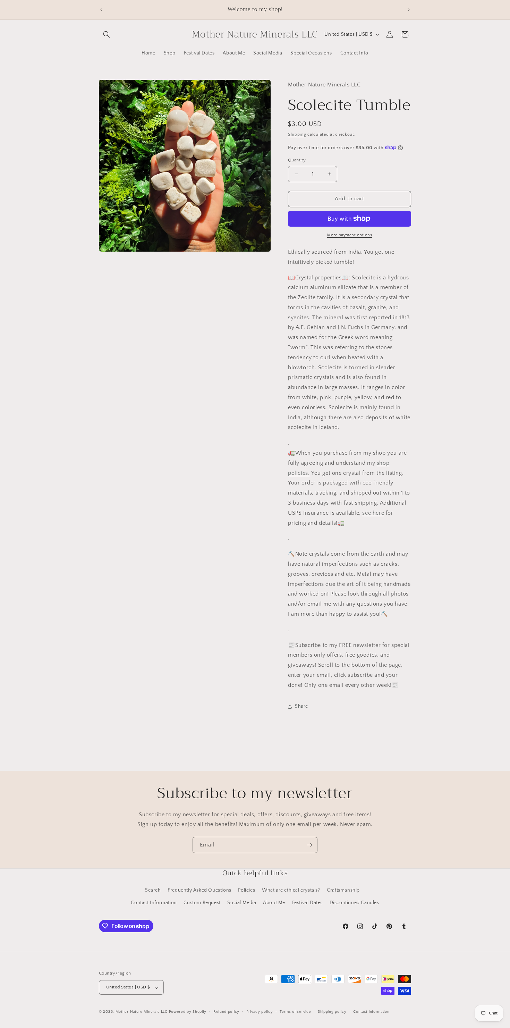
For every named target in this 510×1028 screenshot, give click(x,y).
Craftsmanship (343, 890)
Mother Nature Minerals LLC (142, 1012)
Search (153, 890)
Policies (246, 890)
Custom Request (202, 902)
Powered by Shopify (188, 1012)
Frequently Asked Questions (199, 890)
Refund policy (226, 1012)
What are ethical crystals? (291, 890)
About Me (274, 902)
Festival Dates (307, 902)
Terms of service (295, 1012)
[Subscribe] (309, 845)
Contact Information (154, 902)
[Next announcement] (408, 9)
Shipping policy (332, 1012)
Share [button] (301, 706)
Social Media (241, 902)
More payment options (349, 235)
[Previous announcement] (101, 9)
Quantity (297, 160)
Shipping (297, 134)
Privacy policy (259, 1012)
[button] (106, 34)
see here (373, 513)
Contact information (371, 1012)
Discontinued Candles (354, 902)
